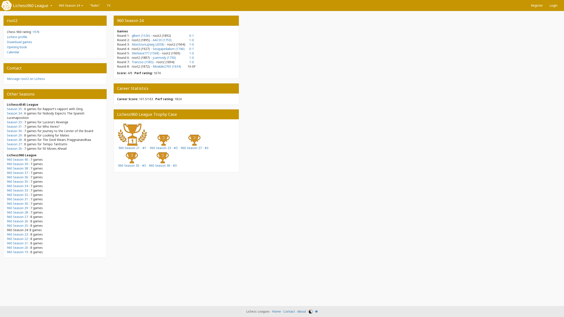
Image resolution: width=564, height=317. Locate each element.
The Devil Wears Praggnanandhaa (67, 140)
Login (553, 5)
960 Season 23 (17, 234)
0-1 (191, 35)
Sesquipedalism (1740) (169, 49)
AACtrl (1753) (162, 40)
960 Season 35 (17, 181)
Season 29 (14, 135)
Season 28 (14, 140)
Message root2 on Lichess (26, 79)
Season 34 (14, 113)
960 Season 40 (17, 159)
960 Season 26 (17, 221)
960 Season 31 (17, 199)
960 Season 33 (17, 190)
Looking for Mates (56, 135)
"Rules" (95, 5)
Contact (289, 311)
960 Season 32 (17, 195)
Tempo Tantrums (55, 144)
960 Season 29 (17, 208)
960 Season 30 (17, 203)
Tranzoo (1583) (143, 62)
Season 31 (14, 126)
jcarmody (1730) (164, 57)
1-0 (191, 40)
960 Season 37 (17, 173)
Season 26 (14, 148)
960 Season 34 (17, 186)
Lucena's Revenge (55, 122)
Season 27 (14, 144)
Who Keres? (51, 126)
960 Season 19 (17, 252)
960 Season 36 (17, 177)
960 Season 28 (17, 212)
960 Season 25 (17, 225)
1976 (35, 32)
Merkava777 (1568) (146, 53)
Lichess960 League (30, 5)
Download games (19, 42)
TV (108, 5)
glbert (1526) (141, 35)
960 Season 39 (17, 164)
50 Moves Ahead (55, 148)
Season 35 (14, 109)
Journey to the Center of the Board (68, 131)
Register (537, 5)
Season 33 (14, 122)
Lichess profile (17, 37)
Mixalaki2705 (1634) (167, 66)
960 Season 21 (17, 243)
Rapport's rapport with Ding (63, 109)
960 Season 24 (70, 5)
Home (276, 311)
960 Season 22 (17, 239)
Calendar (13, 52)
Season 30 (14, 131)
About (301, 311)
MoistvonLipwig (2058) (148, 44)
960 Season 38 (17, 168)
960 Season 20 (17, 247)
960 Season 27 (17, 217)
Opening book (17, 47)
